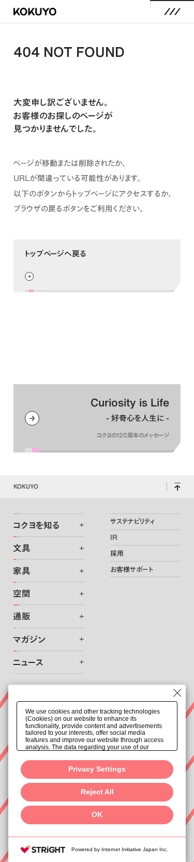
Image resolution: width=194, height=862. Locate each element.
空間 (22, 593)
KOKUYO (25, 486)
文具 (22, 547)
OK (97, 815)
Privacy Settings (97, 769)
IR (113, 537)
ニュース (28, 662)
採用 (117, 553)
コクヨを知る (36, 525)
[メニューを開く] (172, 12)
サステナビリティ (132, 521)
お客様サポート (131, 569)
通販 (22, 616)
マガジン (29, 639)
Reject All (97, 792)
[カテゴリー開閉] (75, 525)
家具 (22, 570)
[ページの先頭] (177, 486)
